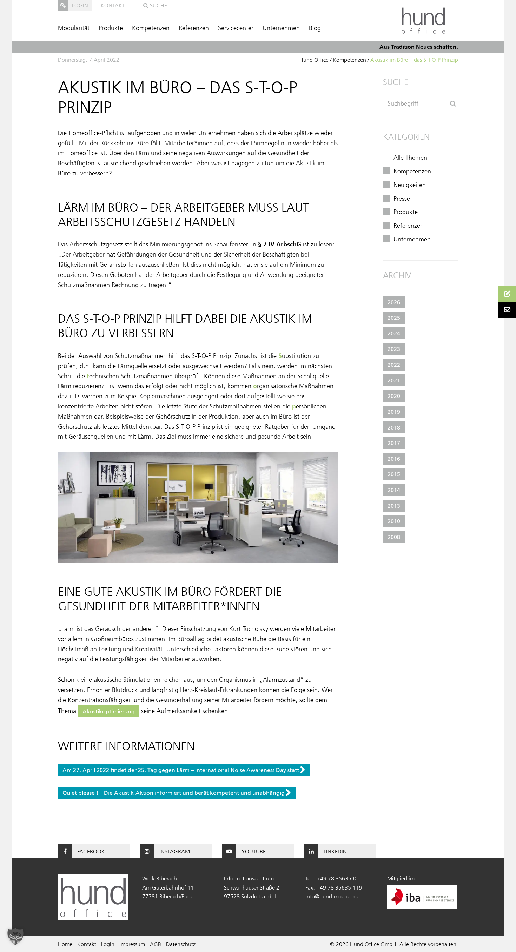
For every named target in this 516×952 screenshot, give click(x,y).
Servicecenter (235, 28)
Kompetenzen (151, 28)
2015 (394, 474)
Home (65, 944)
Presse (401, 199)
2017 (394, 443)
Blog (315, 28)
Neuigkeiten (409, 185)
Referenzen (194, 28)
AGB (155, 944)
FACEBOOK (91, 851)
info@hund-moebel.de (332, 896)
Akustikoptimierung (108, 711)
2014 (394, 490)
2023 (394, 349)
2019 (394, 411)
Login (107, 944)
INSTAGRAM (174, 851)
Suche (157, 5)
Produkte (111, 28)
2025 (394, 317)
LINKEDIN (335, 851)
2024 (394, 333)
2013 (394, 505)
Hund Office (314, 59)
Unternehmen (281, 28)
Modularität (74, 28)
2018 (394, 427)
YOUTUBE (254, 851)
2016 (394, 458)
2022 (394, 364)
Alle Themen (410, 157)
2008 (394, 537)
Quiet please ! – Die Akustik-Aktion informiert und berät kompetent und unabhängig (173, 792)
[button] (15, 936)
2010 (394, 521)
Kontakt (113, 5)
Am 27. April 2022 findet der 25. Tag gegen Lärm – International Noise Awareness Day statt (180, 770)
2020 (394, 396)
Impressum (132, 944)
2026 (394, 302)
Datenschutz (181, 944)
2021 (394, 380)
